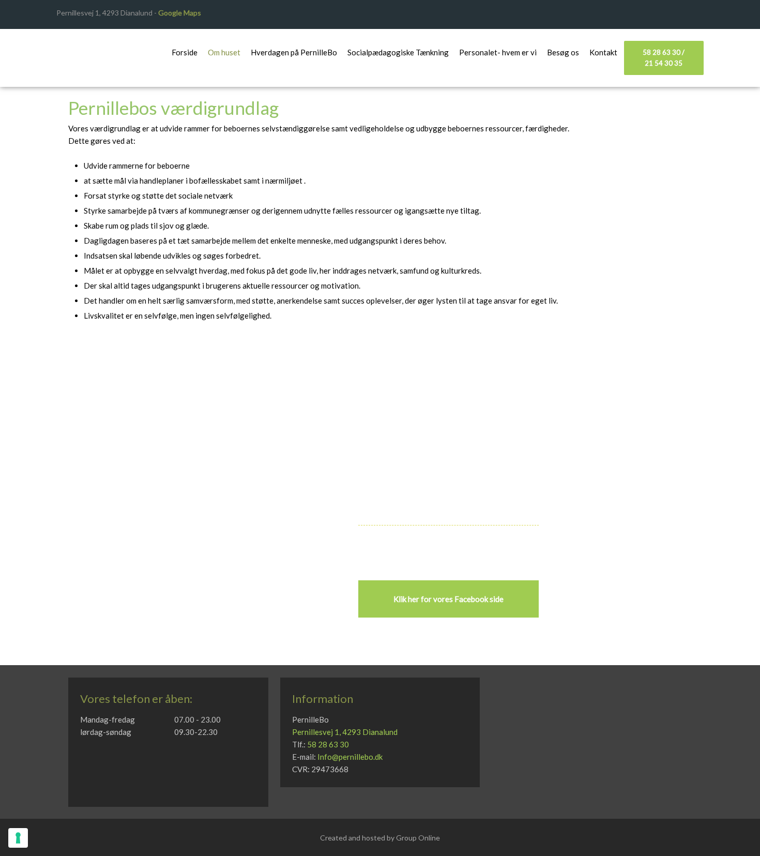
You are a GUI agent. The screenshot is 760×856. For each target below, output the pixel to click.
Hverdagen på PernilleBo (294, 52)
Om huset (224, 52)
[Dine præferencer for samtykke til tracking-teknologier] (18, 838)
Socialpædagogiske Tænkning (398, 52)
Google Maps (179, 12)
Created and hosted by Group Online (380, 837)
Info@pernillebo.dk (350, 756)
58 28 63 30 (328, 744)
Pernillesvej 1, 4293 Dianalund (345, 732)
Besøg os (563, 52)
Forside (184, 52)
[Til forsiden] (96, 51)
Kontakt (603, 52)
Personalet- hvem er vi (498, 52)
